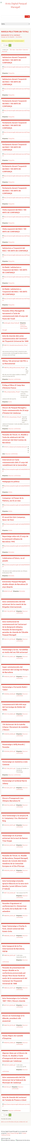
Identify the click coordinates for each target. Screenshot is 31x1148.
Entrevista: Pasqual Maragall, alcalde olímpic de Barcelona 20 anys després (15, 584)
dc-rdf (8, 1121)
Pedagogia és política (10, 482)
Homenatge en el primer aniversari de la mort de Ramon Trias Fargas (15, 838)
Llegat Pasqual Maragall (13, 1133)
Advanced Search (26, 16)
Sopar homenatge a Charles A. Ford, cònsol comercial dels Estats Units (14, 928)
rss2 (26, 1121)
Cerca (28, 16)
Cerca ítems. (19, 37)
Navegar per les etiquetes (7, 37)
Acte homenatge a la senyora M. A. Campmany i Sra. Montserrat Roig (15, 818)
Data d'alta (18, 49)
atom (2, 1121)
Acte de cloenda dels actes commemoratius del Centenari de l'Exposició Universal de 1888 (15, 338)
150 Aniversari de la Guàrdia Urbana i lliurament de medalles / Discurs (15, 727)
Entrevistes (11, 552)
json (18, 1121)
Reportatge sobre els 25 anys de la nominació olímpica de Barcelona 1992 (15, 539)
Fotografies (11, 73)
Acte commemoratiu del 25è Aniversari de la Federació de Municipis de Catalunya (14, 1080)
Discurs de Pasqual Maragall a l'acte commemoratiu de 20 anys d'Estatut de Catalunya (15, 410)
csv (5, 1121)
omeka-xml (22, 1121)
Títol (11, 49)
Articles (10, 492)
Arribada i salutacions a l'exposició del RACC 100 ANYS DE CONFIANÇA (14, 270)
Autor (13, 49)
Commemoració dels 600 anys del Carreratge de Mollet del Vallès (14, 707)
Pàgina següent (10, 45)
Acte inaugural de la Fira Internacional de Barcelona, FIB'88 (13, 948)
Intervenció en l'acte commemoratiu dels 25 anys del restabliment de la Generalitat (15, 462)
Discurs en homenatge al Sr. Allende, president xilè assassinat (13, 1018)
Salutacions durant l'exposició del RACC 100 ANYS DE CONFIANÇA (14, 60)
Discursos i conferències (14, 379)
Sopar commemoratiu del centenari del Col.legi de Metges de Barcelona (15, 669)
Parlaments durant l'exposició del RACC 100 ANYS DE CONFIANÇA (14, 103)
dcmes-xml (13, 1121)
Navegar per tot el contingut (10, 35)
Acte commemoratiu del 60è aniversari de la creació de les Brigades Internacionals (14, 604)
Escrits (10, 401)
